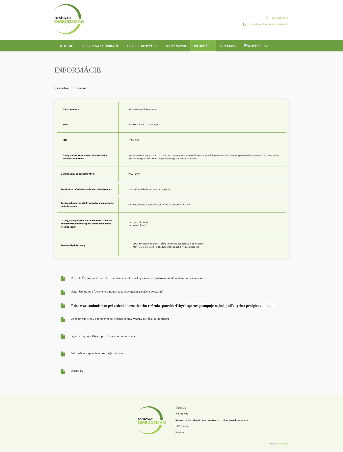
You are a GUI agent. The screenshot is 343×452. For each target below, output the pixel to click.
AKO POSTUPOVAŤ (139, 46)
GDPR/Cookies (182, 426)
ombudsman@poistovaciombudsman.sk (269, 24)
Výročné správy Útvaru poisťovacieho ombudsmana (103, 336)
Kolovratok (282, 443)
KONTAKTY (228, 46)
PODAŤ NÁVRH (175, 46)
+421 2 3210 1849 (279, 18)
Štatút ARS (180, 408)
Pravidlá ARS (181, 413)
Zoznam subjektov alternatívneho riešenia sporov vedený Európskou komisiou (120, 318)
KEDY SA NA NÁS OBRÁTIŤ (100, 46)
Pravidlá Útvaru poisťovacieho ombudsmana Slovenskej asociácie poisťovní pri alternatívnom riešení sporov (138, 278)
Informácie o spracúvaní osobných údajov (97, 353)
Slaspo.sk (77, 370)
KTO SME (66, 46)
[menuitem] (256, 45)
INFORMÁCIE (203, 46)
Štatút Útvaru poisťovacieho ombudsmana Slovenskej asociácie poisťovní (117, 291)
